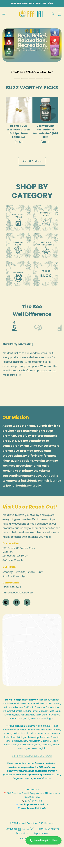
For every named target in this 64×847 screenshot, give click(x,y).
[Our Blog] (45, 273)
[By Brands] (18, 273)
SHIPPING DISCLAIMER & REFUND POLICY (32, 755)
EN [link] (19, 828)
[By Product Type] (45, 217)
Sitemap (49, 823)
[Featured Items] (18, 217)
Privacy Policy (23, 833)
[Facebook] (16, 602)
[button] (32, 840)
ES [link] (24, 828)
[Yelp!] (27, 602)
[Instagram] (5, 602)
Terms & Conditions (48, 828)
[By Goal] (18, 245)
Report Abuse (41, 833)
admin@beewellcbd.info (17, 592)
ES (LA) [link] (31, 828)
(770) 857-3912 (11, 587)
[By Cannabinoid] (45, 245)
